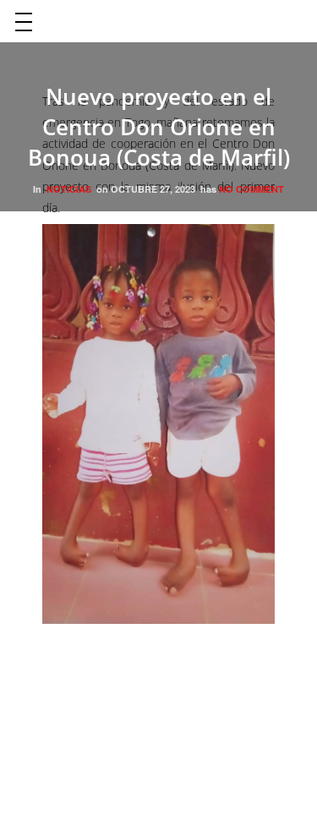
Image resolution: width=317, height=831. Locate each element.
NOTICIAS (68, 189)
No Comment (251, 189)
